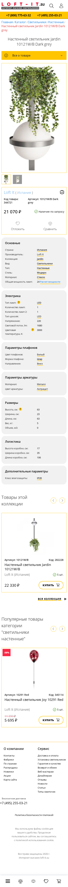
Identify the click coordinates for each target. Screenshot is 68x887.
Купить (48, 585)
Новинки (9, 771)
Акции (7, 775)
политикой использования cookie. (35, 840)
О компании (14, 748)
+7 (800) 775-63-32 (18, 15)
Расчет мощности (50, 281)
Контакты (9, 755)
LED (39, 302)
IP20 (39, 478)
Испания (24, 192)
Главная (7, 22)
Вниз (40, 363)
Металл (41, 384)
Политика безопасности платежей (34, 815)
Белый (41, 354)
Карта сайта (10, 779)
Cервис (43, 748)
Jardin (40, 259)
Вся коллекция (49, 599)
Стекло (41, 277)
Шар (39, 359)
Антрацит (42, 389)
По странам (10, 763)
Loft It (9, 192)
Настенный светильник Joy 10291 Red (34, 699)
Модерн (41, 272)
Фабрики (9, 759)
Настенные (56, 22)
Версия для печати (62, 192)
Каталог (20, 22)
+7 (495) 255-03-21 (49, 15)
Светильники (37, 22)
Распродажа (10, 767)
